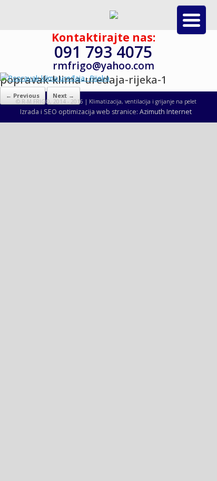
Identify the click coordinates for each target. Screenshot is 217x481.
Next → (63, 95)
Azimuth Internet (166, 111)
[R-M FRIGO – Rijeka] (114, 16)
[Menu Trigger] (191, 19)
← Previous (23, 95)
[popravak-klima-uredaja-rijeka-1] (55, 78)
